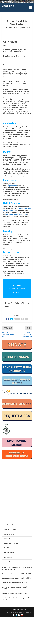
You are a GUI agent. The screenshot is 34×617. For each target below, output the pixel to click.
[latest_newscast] (17, 361)
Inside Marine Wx (9, 534)
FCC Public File (7, 612)
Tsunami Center (8, 562)
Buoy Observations (9, 525)
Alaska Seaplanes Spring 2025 (10, 578)
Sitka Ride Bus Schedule (11, 543)
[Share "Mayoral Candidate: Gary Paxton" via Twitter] (11, 319)
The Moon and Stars (9, 557)
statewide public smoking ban (16, 214)
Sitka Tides (7, 548)
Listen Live (8, 5)
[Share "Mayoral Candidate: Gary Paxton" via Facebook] (7, 319)
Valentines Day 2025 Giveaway (11, 573)
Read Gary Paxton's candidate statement (17, 288)
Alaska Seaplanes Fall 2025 (10, 593)
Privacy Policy (17, 612)
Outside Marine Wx (9, 539)
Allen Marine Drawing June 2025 (11, 587)
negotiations (12, 186)
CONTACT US (27, 612)
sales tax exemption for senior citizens (17, 209)
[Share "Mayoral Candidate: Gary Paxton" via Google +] (15, 319)
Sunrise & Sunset (9, 552)
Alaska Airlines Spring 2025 (10, 582)
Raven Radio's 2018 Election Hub (17, 304)
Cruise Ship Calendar (10, 529)
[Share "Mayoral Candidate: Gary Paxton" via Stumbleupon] (26, 319)
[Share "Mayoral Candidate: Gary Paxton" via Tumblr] (19, 319)
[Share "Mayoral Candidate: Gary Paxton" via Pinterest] (23, 319)
